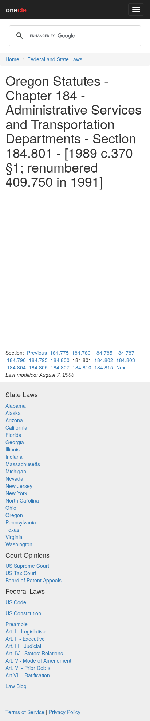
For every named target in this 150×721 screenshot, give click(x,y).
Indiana (14, 456)
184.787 (124, 352)
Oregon (14, 515)
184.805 (38, 367)
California (16, 427)
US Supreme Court (27, 565)
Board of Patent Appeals (33, 580)
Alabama (15, 405)
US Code (15, 602)
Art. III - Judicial (23, 646)
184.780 (81, 352)
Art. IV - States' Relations (34, 653)
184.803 (125, 360)
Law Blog (16, 686)
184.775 (59, 352)
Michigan (15, 471)
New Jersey (18, 485)
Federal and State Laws (54, 59)
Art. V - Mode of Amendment (38, 660)
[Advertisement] (75, 269)
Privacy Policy (64, 712)
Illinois (12, 449)
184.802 (103, 360)
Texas (12, 529)
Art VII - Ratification (27, 675)
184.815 (103, 367)
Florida (13, 434)
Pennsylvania (20, 522)
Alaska (13, 412)
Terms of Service (24, 712)
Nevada (14, 478)
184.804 (16, 367)
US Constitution (23, 613)
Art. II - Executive (25, 638)
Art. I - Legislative (25, 631)
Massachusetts (22, 464)
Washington (18, 544)
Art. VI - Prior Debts (27, 667)
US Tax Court (20, 573)
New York (16, 493)
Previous (37, 352)
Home (12, 59)
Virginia (14, 536)
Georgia (14, 442)
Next (121, 367)
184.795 (38, 360)
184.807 (60, 367)
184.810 (81, 367)
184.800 (60, 360)
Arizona (14, 420)
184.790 (16, 360)
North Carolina (22, 500)
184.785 (103, 352)
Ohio (10, 507)
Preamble (16, 624)
